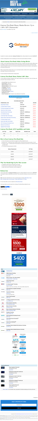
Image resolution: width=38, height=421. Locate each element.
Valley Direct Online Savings (6, 110)
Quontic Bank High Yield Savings (6, 121)
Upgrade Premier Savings (5, 126)
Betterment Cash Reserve (5, 124)
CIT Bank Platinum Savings (5, 106)
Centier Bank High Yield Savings (6, 115)
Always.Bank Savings (4, 104)
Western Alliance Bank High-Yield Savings (8, 117)
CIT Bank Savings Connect (5, 119)
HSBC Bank (26, 177)
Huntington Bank (6, 179)
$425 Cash (8, 316)
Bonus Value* (5, 389)
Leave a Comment (35, 32)
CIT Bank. (25, 179)
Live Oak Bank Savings (5, 113)
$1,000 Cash (8, 326)
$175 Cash (8, 323)
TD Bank (16, 179)
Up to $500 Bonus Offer (10, 304)
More (11, 186)
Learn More (11, 369)
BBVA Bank (20, 179)
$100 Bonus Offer (9, 307)
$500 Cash (8, 289)
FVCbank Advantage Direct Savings (7, 108)
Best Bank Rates (19, 181)
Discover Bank (11, 179)
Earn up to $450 (9, 285)
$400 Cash (8, 297)
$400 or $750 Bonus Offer (10, 310)
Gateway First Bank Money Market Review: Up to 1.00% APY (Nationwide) (17, 26)
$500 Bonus (8, 293)
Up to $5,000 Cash (9, 274)
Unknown (9, 88)
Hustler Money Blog (19, 3)
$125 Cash (8, 319)
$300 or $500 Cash (9, 313)
